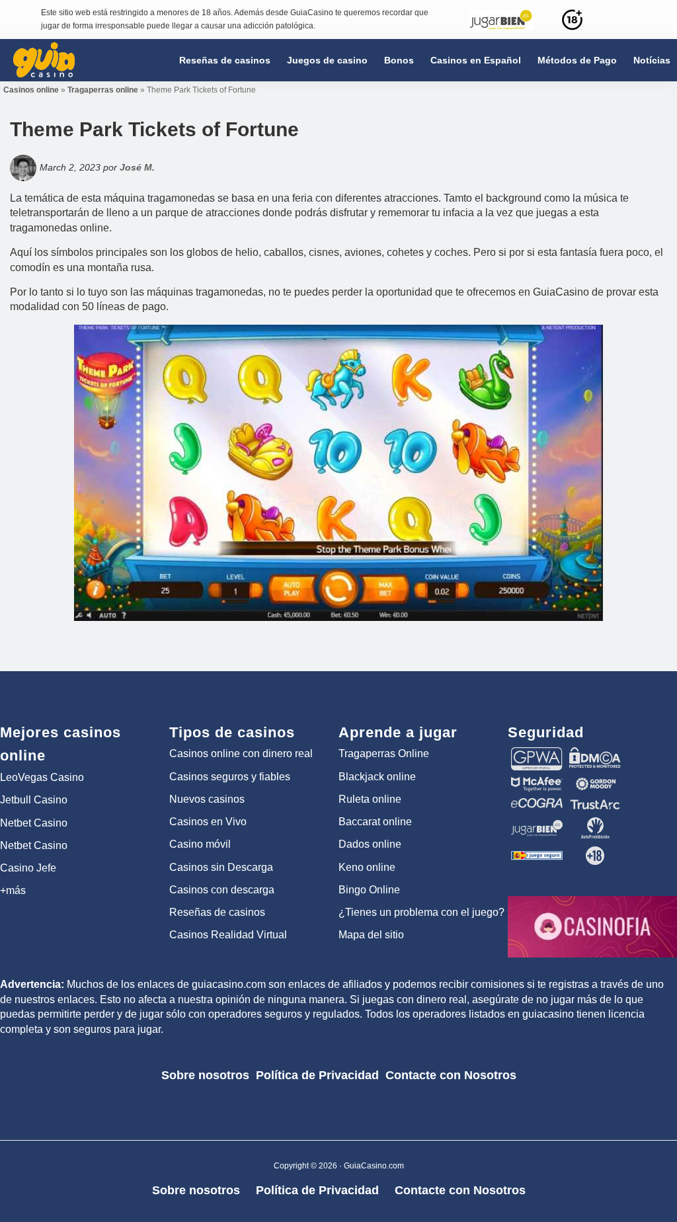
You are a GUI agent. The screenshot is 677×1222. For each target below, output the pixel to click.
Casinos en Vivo (208, 821)
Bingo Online (369, 889)
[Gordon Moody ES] (595, 783)
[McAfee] (537, 783)
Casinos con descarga (221, 889)
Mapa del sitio (371, 934)
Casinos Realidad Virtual (228, 934)
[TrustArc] (595, 804)
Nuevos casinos (207, 799)
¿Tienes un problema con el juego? (421, 912)
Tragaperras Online (383, 753)
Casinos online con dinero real (241, 753)
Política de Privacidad (317, 1075)
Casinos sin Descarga (221, 867)
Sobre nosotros (205, 1075)
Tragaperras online (102, 90)
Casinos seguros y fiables (229, 776)
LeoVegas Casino (42, 777)
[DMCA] (595, 753)
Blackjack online (377, 776)
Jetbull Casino (33, 799)
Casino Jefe (28, 868)
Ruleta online (369, 799)
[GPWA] (537, 753)
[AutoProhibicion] (595, 823)
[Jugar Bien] (537, 823)
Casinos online (31, 90)
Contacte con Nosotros (450, 1075)
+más (13, 890)
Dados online (369, 844)
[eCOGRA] (537, 804)
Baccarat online (375, 821)
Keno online (366, 867)
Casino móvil (200, 844)
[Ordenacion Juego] (537, 851)
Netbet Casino (33, 823)
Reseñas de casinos (217, 912)
